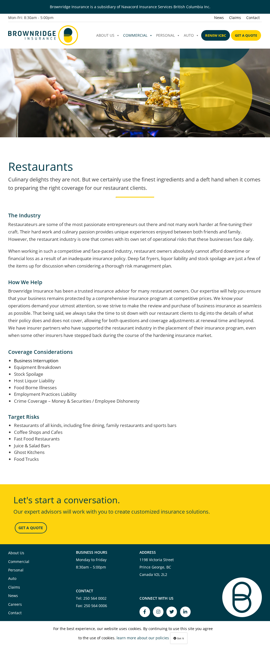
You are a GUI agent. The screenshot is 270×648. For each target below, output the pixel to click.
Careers (15, 604)
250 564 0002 (95, 598)
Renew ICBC (215, 35)
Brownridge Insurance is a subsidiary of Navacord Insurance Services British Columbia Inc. (130, 6)
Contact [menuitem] (253, 17)
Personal (165, 35)
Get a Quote (246, 35)
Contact (15, 612)
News (13, 595)
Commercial (135, 35)
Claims (14, 587)
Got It (180, 638)
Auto (189, 35)
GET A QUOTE (30, 527)
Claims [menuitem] (235, 17)
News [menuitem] (219, 17)
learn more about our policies (143, 637)
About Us (105, 35)
